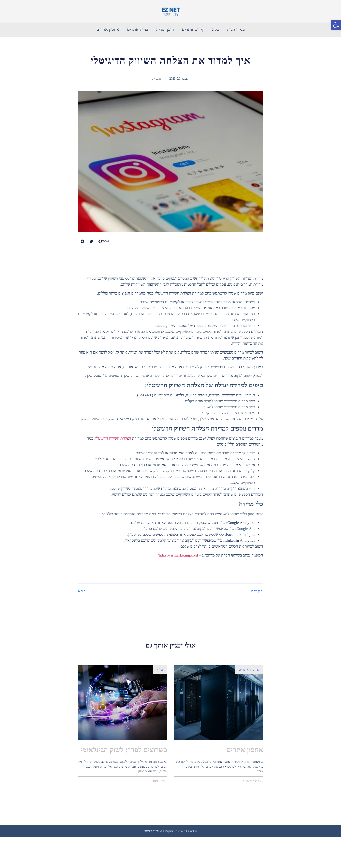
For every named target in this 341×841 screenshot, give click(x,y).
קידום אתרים (193, 29)
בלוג (215, 29)
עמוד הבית (236, 29)
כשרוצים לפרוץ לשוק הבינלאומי (124, 750)
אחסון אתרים (107, 29)
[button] (336, 25)
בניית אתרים (137, 29)
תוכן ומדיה (165, 29)
